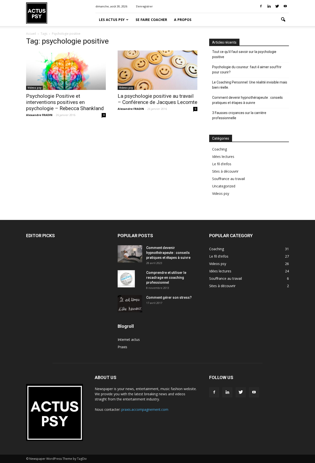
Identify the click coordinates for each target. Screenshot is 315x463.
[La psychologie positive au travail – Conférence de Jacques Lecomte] (157, 70)
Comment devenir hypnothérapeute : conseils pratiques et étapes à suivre (247, 100)
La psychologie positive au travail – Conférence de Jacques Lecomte (157, 99)
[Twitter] (277, 6)
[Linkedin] (269, 6)
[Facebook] (261, 6)
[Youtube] (285, 6)
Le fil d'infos (221, 164)
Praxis (122, 347)
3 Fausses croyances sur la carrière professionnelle (239, 115)
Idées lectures (223, 156)
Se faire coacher (151, 19)
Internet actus (129, 339)
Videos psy (34, 87)
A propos (182, 19)
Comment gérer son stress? (169, 297)
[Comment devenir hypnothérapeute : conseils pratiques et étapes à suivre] (130, 254)
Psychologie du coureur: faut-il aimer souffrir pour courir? (247, 69)
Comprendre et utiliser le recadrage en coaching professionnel (166, 277)
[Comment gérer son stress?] (130, 303)
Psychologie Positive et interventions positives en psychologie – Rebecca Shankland (65, 102)
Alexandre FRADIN (39, 115)
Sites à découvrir (225, 171)
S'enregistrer (144, 6)
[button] (283, 20)
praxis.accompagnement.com (144, 409)
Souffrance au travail (228, 178)
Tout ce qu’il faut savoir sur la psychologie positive (244, 54)
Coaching (219, 149)
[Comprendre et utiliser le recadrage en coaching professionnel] (126, 278)
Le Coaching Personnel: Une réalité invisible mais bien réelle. (249, 84)
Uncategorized (223, 186)
